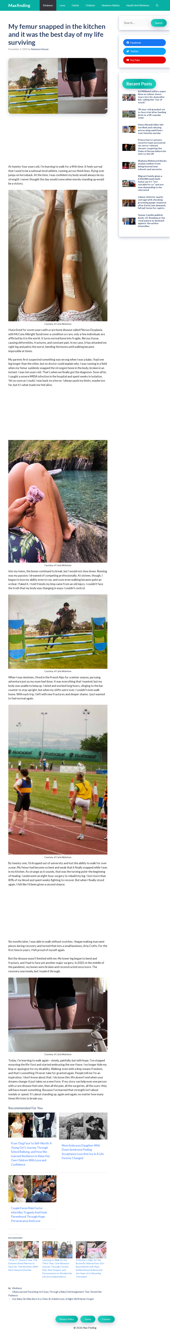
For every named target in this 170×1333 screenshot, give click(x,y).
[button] (157, 5)
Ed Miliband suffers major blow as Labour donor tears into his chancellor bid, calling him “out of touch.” (152, 97)
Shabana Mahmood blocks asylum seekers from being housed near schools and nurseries (152, 164)
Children (90, 5)
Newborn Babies (111, 5)
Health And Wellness (137, 5)
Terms (88, 1319)
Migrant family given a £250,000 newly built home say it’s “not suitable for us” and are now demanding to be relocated (151, 183)
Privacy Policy (67, 1319)
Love (62, 5)
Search (159, 22)
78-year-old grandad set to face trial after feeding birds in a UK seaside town (152, 113)
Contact (106, 1319)
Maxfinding (19, 5)
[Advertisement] (58, 141)
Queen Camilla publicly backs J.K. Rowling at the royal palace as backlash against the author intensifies (151, 220)
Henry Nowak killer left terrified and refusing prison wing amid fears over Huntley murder (151, 128)
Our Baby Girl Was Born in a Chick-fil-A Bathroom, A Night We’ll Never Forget (53, 1299)
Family (75, 5)
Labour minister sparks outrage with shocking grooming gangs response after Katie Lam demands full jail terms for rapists (152, 202)
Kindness (48, 5)
